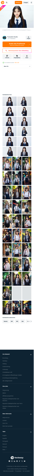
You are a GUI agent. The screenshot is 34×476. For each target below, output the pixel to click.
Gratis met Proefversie (17, 44)
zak (23, 457)
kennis (5, 457)
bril (12, 457)
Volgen (28, 38)
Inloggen (26, 2)
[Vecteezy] (2, 2)
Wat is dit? (17, 62)
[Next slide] (27, 457)
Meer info (6, 65)
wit (17, 457)
